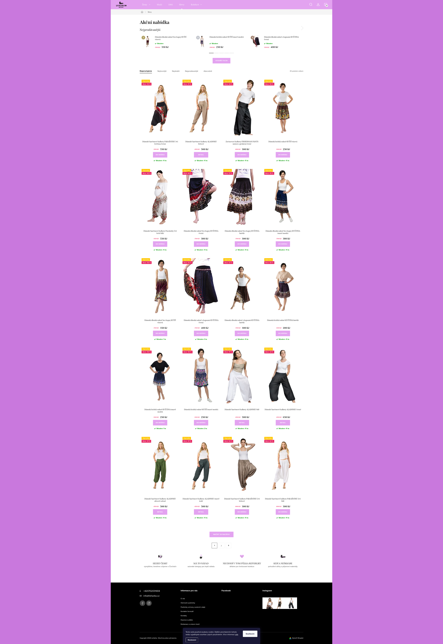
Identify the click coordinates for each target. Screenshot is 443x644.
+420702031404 (151, 591)
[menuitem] (146, 4)
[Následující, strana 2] (221, 545)
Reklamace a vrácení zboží (190, 624)
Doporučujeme (146, 71)
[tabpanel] (167, 42)
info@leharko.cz (151, 595)
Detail (201, 155)
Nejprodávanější (191, 71)
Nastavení (192, 640)
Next (302, 28)
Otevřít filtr (221, 61)
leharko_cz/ (149, 603)
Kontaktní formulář (187, 611)
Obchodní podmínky (188, 603)
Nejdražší (176, 71)
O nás (183, 598)
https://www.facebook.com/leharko (142, 603)
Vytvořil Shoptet (297, 638)
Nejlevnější (161, 71)
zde (236, 634)
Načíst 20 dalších (221, 534)
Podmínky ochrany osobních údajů (193, 607)
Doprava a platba (187, 620)
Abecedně (208, 71)
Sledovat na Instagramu (281, 612)
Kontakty (184, 615)
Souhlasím (250, 633)
